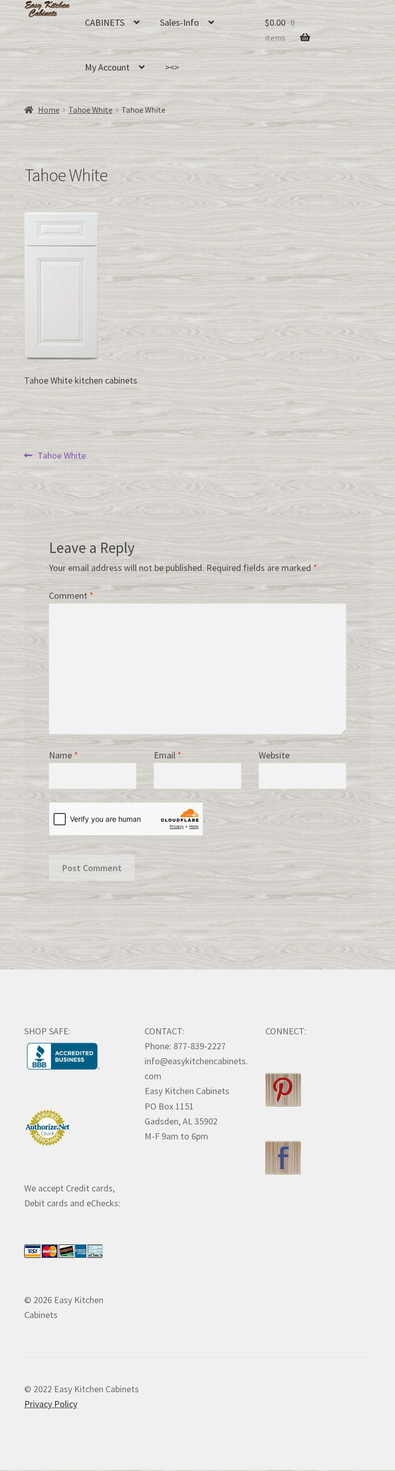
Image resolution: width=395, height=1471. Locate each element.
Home (49, 110)
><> (172, 67)
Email (168, 755)
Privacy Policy (50, 1404)
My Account (107, 67)
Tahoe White (90, 110)
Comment (71, 595)
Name (63, 755)
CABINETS (104, 22)
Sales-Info (179, 22)
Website (274, 755)
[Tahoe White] (197, 285)
